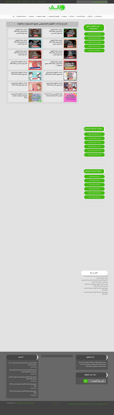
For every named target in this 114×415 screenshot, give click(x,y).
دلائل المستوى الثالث (94, 184)
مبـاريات (31, 16)
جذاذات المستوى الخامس (94, 150)
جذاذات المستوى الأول (94, 134)
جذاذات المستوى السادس (94, 154)
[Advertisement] (94, 92)
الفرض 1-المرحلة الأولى (94, 46)
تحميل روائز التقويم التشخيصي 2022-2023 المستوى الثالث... (20, 42)
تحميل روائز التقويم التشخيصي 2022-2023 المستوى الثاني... (55, 53)
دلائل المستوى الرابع (94, 188)
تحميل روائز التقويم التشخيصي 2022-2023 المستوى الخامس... (20, 31)
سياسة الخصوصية (26, 1)
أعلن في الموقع (41, 1)
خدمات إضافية (21, 16)
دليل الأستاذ (81, 16)
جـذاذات (72, 16)
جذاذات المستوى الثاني (94, 138)
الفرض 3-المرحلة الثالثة (94, 38)
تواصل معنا (17, 1)
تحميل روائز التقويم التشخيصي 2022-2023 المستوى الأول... (20, 53)
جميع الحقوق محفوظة (29, 403)
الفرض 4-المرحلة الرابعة (94, 34)
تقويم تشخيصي (54, 16)
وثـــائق (90, 16)
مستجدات (98, 16)
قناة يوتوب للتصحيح (94, 50)
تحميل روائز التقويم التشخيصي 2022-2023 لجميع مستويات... (53, 63)
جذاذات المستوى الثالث (94, 142)
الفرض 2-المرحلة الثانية (94, 42)
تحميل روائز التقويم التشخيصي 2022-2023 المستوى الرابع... (55, 42)
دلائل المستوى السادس (94, 197)
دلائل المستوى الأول (94, 176)
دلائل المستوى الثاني (94, 180)
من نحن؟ (34, 1)
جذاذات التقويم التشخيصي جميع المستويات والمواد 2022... (19, 95)
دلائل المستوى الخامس (94, 193)
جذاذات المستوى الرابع (94, 146)
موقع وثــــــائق (19, 403)
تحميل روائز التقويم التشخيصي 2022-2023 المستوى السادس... (55, 31)
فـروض (64, 16)
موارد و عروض (41, 16)
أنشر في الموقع (10, 1)
